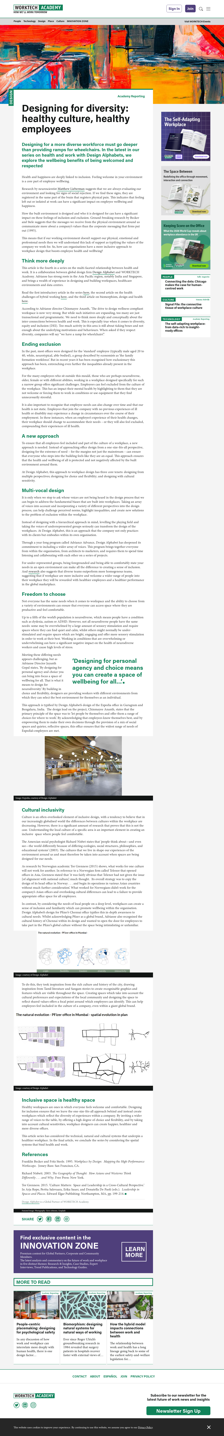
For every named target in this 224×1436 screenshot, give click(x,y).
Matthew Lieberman (71, 189)
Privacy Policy (145, 1427)
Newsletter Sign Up (178, 1410)
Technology (171, 319)
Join (190, 8)
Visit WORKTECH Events (197, 21)
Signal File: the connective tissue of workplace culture (183, 306)
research (34, 571)
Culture (168, 299)
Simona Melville (202, 299)
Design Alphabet (103, 272)
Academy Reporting (131, 96)
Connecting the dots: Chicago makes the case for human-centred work (185, 284)
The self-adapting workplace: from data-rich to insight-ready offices (185, 327)
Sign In (174, 8)
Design (11, 97)
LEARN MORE (135, 1252)
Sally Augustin (203, 276)
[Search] (201, 9)
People (168, 276)
